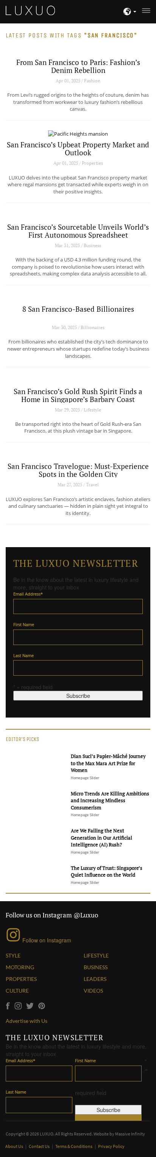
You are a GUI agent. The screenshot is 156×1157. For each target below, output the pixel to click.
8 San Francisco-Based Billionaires (78, 309)
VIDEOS (93, 990)
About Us (14, 1146)
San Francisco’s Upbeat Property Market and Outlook (78, 148)
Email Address (28, 594)
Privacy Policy (111, 1146)
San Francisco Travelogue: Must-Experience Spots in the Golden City (78, 470)
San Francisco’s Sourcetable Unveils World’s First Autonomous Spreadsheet (78, 231)
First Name (23, 624)
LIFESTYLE (96, 955)
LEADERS (95, 979)
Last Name (23, 655)
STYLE (13, 955)
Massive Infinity (130, 1134)
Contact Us (39, 1146)
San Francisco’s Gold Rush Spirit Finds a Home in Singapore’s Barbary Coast (78, 395)
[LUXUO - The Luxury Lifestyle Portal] (30, 9)
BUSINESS (96, 967)
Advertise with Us (26, 1021)
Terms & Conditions (74, 1146)
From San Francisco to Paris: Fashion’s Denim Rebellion (78, 66)
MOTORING (20, 967)
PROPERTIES (21, 979)
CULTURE (17, 990)
